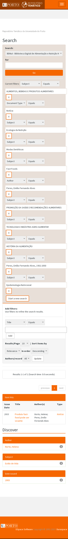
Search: (9, 48)
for (7, 59)
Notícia (60, 414)
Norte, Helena (12, 446)
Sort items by (39, 343)
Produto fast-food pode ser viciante (22, 417)
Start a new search (17, 298)
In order (26, 351)
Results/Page (12, 343)
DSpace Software (24, 529)
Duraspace (62, 529)
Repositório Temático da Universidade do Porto (23, 31)
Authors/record (13, 358)
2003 (7, 480)
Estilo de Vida (11, 463)
